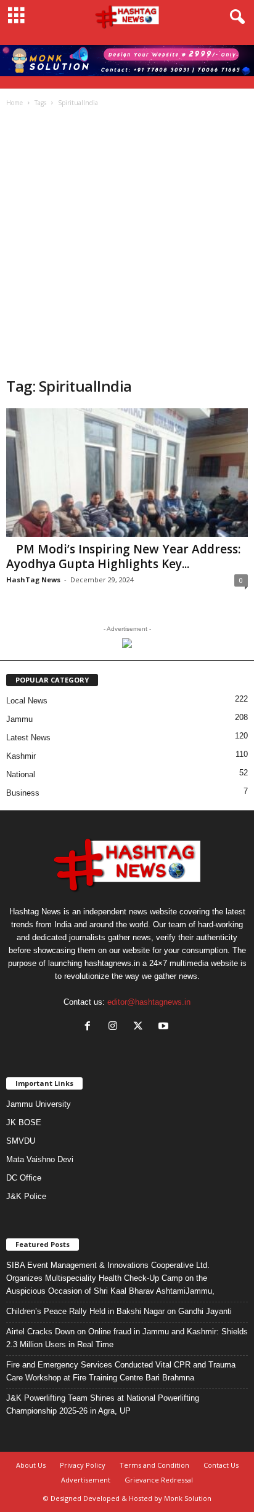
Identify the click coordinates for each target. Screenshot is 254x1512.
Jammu (19, 719)
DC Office (23, 1177)
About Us (31, 1465)
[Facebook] (90, 1027)
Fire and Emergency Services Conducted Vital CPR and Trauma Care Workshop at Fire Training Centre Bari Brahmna (121, 1371)
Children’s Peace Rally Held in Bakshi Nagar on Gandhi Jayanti (119, 1311)
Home (14, 102)
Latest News (28, 737)
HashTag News (33, 579)
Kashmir (21, 756)
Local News (26, 700)
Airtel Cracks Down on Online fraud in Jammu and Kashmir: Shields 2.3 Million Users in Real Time (127, 1338)
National (20, 774)
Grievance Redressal (159, 1479)
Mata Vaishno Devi (39, 1159)
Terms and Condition (154, 1465)
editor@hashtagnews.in (148, 1002)
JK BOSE (23, 1122)
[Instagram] (115, 1027)
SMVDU (20, 1141)
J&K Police (26, 1196)
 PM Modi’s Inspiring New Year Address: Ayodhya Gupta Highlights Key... (123, 556)
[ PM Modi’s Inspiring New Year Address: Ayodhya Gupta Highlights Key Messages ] (127, 472)
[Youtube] (165, 1027)
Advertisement (85, 1479)
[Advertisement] (127, 243)
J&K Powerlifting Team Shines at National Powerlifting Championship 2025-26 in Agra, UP (102, 1404)
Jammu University (38, 1104)
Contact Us (221, 1465)
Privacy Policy (82, 1465)
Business (22, 793)
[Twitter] (141, 1027)
